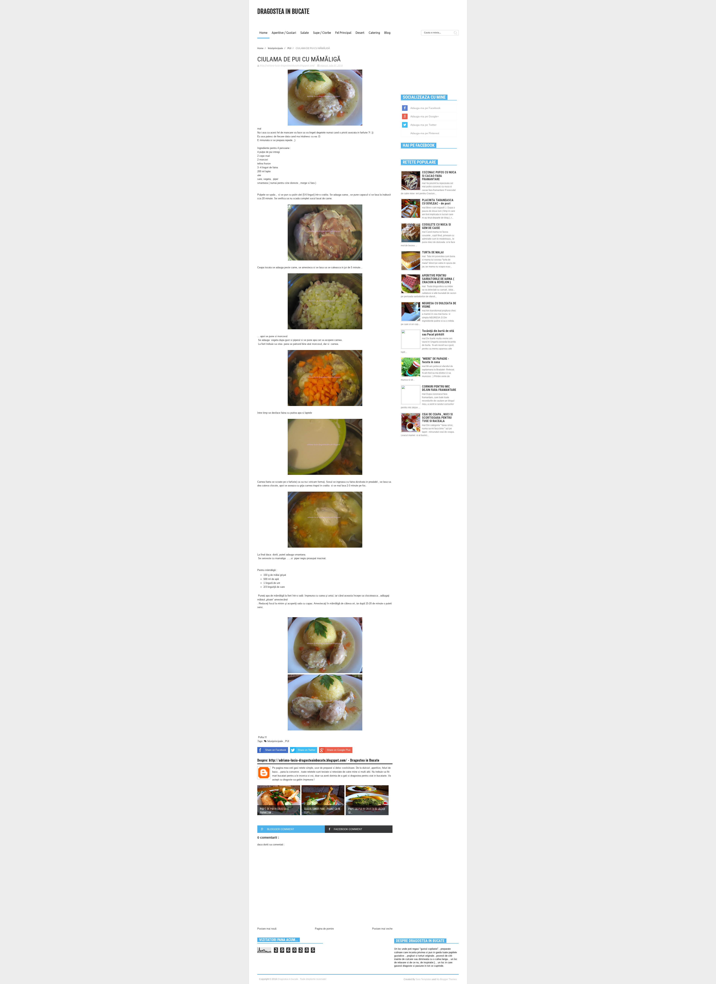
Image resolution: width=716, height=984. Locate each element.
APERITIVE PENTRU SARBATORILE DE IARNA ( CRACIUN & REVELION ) (438, 279)
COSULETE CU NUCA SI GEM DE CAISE (436, 226)
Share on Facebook (275, 750)
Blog (387, 32)
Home (263, 32)
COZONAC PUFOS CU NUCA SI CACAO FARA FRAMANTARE (439, 176)
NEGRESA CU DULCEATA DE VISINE (439, 305)
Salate (304, 32)
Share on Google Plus (339, 750)
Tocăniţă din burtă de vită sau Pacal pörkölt (438, 332)
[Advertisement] (391, 14)
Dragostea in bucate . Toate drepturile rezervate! (302, 979)
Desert (360, 32)
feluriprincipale (275, 741)
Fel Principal (343, 32)
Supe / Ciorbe (322, 32)
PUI (287, 741)
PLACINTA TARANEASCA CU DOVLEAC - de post (437, 201)
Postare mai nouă (266, 928)
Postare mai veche (382, 928)
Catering (374, 32)
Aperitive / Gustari (284, 32)
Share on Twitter (306, 750)
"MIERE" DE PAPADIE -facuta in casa (435, 360)
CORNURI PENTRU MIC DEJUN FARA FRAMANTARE (439, 388)
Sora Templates (423, 979)
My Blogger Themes (446, 979)
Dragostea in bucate (283, 11)
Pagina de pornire (324, 928)
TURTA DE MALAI (433, 252)
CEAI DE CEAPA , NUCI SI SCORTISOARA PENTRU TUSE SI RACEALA (437, 418)
